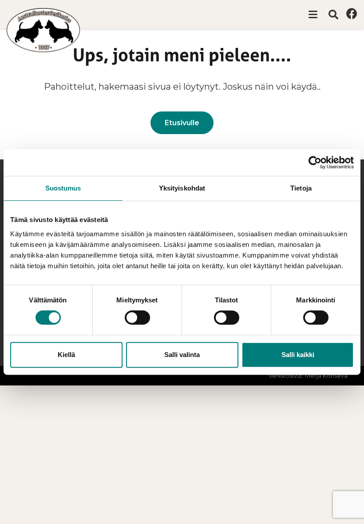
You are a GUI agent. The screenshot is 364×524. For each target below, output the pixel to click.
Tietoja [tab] (301, 188)
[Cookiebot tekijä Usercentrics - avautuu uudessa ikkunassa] (315, 162)
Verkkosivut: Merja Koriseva (308, 375)
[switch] (137, 317)
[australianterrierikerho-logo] (43, 30)
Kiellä (66, 354)
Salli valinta (182, 354)
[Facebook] (351, 13)
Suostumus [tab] (63, 188)
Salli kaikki (297, 354)
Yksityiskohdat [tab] (182, 188)
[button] (313, 14)
